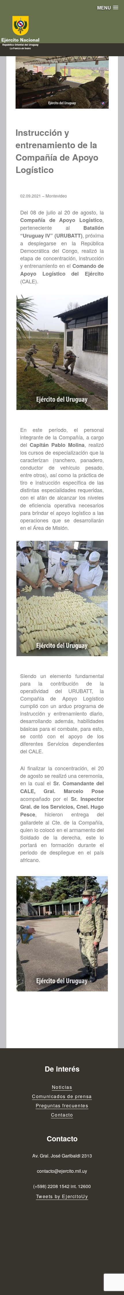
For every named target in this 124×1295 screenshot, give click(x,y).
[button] (107, 7)
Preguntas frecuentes (62, 1105)
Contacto (62, 1114)
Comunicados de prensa (62, 1096)
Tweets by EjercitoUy (62, 1196)
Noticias (62, 1087)
